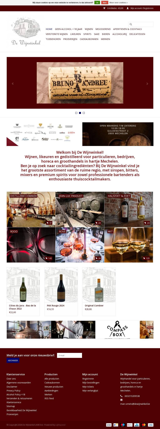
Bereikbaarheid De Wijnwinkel (22, 410)
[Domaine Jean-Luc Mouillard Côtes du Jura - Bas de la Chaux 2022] (23, 284)
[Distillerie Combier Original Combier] (99, 284)
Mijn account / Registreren (141, 8)
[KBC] (136, 424)
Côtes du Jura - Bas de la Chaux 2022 (22, 307)
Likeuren (75, 34)
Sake (96, 34)
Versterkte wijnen (57, 34)
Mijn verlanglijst (90, 390)
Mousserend (103, 29)
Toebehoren (53, 39)
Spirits (87, 34)
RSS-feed (49, 398)
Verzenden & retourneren (19, 398)
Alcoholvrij (119, 34)
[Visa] (150, 424)
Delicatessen (137, 34)
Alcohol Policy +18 (16, 394)
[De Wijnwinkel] (80, 83)
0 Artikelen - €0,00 (115, 8)
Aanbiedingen (51, 390)
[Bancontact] (115, 424)
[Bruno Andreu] (29, 330)
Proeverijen (70, 39)
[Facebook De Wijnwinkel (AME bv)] (145, 355)
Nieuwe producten (54, 386)
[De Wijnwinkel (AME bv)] (26, 31)
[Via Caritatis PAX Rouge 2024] (61, 284)
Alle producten (52, 378)
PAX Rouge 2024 (55, 305)
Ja (97, 3)
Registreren (88, 378)
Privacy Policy (13, 390)
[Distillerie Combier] (117, 330)
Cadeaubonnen (89, 39)
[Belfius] (129, 424)
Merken (105, 39)
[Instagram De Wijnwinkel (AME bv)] (150, 355)
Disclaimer (12, 386)
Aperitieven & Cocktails (127, 29)
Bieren (106, 34)
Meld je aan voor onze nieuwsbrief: (31, 355)
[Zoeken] (130, 24)
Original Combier (94, 305)
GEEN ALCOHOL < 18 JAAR (68, 29)
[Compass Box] (73, 330)
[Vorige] (13, 83)
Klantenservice (14, 402)
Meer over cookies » (119, 3)
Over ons (11, 378)
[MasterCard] (143, 424)
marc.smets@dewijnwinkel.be (135, 403)
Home (49, 29)
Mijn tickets (88, 386)
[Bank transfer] (108, 424)
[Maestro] (122, 424)
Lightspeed (60, 425)
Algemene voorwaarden (19, 382)
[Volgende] (147, 83)
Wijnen (89, 29)
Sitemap (11, 406)
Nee (105, 3)
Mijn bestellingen (90, 382)
